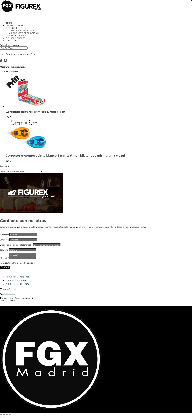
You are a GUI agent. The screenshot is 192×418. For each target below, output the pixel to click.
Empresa (4, 239)
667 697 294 (8, 293)
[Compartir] (7, 414)
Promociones (19, 35)
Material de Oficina (22, 30)
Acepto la (19, 263)
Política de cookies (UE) (17, 284)
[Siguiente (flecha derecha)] (4, 417)
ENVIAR (5, 267)
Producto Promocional (25, 33)
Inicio (2, 54)
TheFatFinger (51, 305)
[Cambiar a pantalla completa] (4, 414)
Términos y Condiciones (17, 277)
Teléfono (4, 250)
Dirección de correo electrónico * (16, 245)
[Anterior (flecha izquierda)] (1, 417)
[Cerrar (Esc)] (9, 414)
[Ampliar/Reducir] (1, 414)
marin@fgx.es (9, 289)
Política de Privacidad (24, 263)
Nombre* (4, 234)
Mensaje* (4, 258)
